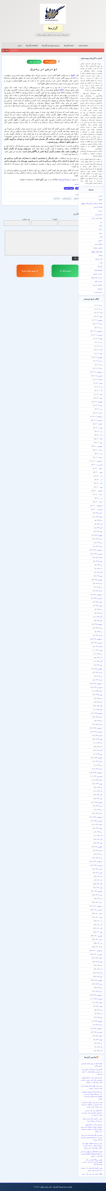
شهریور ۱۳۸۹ (98, 980)
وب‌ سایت (26, 219)
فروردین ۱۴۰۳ (97, 376)
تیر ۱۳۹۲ (99, 854)
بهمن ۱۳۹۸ (99, 561)
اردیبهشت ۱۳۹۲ (97, 861)
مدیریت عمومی (69, 188)
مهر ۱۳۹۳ (99, 798)
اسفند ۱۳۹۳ (98, 780)
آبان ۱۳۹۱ (99, 884)
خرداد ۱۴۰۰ (98, 502)
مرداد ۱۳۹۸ (98, 583)
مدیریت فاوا (98, 281)
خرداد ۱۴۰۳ (98, 368)
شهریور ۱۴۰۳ (98, 357)
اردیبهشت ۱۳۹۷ (97, 639)
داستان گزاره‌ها (69, 45)
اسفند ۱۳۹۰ (98, 913)
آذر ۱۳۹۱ (99, 880)
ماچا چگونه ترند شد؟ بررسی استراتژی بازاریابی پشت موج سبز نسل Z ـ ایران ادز (92, 1113)
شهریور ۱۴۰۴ (98, 320)
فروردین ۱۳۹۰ (97, 954)
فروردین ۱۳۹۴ (97, 776)
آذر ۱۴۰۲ (99, 390)
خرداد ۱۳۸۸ (98, 1025)
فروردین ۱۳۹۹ (97, 554)
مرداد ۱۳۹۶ (98, 672)
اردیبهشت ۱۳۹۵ (97, 728)
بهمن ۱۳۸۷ (99, 1039)
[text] (59, 61)
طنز (101, 237)
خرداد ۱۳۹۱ (98, 902)
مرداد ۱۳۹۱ (98, 895)
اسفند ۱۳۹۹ (98, 513)
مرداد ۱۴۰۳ (98, 361)
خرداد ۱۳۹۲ (98, 858)
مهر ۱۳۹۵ (99, 709)
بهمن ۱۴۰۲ (99, 383)
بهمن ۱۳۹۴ (99, 739)
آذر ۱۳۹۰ (99, 924)
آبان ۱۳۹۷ (99, 617)
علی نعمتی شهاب (34, 61)
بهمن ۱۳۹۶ (99, 650)
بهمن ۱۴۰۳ (99, 338)
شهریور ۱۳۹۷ (98, 624)
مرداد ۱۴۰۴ (98, 324)
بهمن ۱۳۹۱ (99, 872)
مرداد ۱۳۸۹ (98, 984)
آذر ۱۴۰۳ (99, 346)
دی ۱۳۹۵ (99, 698)
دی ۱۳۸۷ (99, 1043)
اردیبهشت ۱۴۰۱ (97, 461)
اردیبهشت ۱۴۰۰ (97, 505)
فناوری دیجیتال (97, 248)
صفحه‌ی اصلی (83, 45)
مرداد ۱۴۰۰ (98, 494)
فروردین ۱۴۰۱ (97, 465)
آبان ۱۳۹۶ (99, 661)
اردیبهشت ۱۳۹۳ (97, 817)
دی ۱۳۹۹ (99, 520)
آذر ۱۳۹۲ (99, 835)
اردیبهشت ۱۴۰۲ (97, 416)
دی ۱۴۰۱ (99, 431)
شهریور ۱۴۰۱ (98, 446)
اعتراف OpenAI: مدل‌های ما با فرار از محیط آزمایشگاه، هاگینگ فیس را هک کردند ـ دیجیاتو (91, 1154)
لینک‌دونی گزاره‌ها (90, 1057)
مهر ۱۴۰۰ (99, 487)
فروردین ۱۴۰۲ (97, 420)
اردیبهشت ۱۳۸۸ (97, 1028)
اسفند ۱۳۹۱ (98, 869)
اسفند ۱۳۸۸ (98, 1002)
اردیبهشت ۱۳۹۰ (97, 950)
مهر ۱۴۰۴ (99, 316)
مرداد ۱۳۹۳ (98, 806)
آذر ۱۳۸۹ (99, 969)
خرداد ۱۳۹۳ (98, 813)
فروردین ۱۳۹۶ (97, 687)
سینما (100, 233)
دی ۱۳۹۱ (99, 876)
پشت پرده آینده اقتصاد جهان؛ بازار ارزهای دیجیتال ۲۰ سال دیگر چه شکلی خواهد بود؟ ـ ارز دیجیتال (92, 1146)
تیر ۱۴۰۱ (99, 453)
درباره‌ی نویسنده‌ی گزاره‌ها (50, 45)
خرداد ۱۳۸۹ (98, 991)
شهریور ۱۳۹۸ (98, 580)
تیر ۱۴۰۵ (99, 305)
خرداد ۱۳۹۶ (98, 680)
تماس (20, 45)
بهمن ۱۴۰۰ (99, 472)
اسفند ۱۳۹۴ (98, 735)
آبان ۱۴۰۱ (99, 439)
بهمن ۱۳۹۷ (99, 605)
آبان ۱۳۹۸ (99, 572)
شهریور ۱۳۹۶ (98, 669)
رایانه (100, 225)
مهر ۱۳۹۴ (99, 754)
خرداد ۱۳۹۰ (98, 947)
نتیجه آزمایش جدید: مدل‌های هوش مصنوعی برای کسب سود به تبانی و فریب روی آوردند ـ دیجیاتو (91, 1080)
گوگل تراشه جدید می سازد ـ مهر (92, 1174)
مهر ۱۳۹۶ (99, 665)
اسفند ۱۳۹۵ (98, 691)
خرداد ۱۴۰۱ (98, 457)
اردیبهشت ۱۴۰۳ (97, 372)
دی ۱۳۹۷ (99, 609)
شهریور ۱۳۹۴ (98, 757)
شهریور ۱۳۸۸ (98, 1021)
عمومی (100, 240)
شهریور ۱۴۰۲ (98, 402)
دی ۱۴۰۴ (99, 309)
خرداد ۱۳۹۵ (98, 724)
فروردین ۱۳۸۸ (97, 1032)
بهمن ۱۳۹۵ (99, 694)
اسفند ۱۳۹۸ (98, 557)
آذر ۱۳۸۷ (99, 1047)
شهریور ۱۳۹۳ (98, 802)
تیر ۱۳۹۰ (99, 943)
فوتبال (100, 255)
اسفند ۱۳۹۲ (98, 824)
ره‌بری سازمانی (67, 198)
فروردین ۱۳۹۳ (97, 821)
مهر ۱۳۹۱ (99, 887)
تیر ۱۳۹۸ (99, 587)
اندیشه (100, 211)
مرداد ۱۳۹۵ (98, 717)
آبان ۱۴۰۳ (99, 350)
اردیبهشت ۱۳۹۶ (97, 683)
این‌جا (67, 179)
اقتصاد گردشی (97, 207)
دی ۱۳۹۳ (99, 787)
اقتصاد (100, 199)
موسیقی (99, 289)
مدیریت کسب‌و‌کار (96, 277)
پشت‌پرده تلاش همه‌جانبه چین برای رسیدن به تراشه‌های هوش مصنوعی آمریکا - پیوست (91, 1137)
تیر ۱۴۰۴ (99, 327)
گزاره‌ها (53, 28)
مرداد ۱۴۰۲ (98, 405)
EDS (62, 90)
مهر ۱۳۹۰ (99, 932)
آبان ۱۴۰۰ (99, 483)
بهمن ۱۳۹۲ (99, 828)
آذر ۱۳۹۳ (99, 791)
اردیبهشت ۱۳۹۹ (97, 550)
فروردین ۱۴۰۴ (97, 335)
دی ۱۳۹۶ (99, 654)
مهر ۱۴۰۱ (99, 442)
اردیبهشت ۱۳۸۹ (97, 995)
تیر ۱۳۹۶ (99, 676)
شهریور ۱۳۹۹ (98, 535)
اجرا (72, 75)
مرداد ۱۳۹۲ (98, 850)
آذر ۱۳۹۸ (99, 568)
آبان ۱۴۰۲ (99, 394)
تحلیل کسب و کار (97, 218)
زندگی (78, 188)
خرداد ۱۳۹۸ (98, 591)
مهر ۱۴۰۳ (99, 353)
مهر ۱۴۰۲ (99, 398)
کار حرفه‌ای (98, 259)
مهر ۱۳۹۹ (99, 531)
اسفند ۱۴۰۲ (98, 379)
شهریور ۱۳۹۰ (98, 936)
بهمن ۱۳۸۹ (99, 962)
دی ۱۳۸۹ (99, 965)
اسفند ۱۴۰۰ (98, 468)
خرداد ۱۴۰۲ (98, 413)
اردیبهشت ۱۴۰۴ (97, 331)
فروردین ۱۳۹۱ (97, 910)
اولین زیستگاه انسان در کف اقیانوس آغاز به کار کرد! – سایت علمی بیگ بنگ (92, 1162)
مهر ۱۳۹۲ (99, 843)
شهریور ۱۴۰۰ (98, 490)
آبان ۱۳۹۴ (99, 750)
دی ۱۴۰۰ (99, 476)
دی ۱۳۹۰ (99, 921)
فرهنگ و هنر (98, 244)
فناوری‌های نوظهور (96, 251)
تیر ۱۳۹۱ (99, 898)
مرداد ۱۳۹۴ (98, 761)
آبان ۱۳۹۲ (99, 839)
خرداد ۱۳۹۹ (98, 546)
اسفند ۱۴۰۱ (98, 424)
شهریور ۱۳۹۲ (98, 847)
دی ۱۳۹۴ (99, 743)
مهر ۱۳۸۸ (99, 1017)
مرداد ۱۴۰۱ (98, 450)
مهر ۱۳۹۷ (99, 620)
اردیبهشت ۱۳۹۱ (97, 906)
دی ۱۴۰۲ (99, 387)
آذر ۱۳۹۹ (99, 524)
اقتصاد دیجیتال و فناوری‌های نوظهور (91, 203)
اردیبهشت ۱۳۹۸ (97, 594)
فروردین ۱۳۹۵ (97, 732)
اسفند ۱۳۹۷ (98, 602)
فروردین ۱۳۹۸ (97, 598)
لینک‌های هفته (98, 270)
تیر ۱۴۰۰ (99, 498)
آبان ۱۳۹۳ (99, 795)
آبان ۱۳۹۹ (99, 528)
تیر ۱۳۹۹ (99, 542)
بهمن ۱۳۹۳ (99, 784)
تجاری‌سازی (98, 214)
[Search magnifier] (3, 50)
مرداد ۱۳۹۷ (98, 628)
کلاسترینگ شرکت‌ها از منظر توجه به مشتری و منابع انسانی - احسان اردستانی (92, 1072)
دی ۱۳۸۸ (99, 1010)
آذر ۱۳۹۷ (99, 613)
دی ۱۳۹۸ (99, 565)
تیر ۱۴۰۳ (99, 364)
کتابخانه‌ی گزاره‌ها (32, 45)
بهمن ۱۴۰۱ (99, 427)
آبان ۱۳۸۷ (99, 1050)
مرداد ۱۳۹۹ (98, 539)
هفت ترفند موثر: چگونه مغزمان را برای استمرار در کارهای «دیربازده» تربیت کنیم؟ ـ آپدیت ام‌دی (91, 1105)
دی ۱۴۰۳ (99, 342)
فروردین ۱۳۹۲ (97, 865)
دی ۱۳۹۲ (99, 832)
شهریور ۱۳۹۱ (98, 891)
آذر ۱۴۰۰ (99, 479)
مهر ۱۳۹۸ (99, 576)
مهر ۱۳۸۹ (99, 976)
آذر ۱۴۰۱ (99, 435)
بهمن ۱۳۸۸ (99, 1006)
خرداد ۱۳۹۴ (98, 769)
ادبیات (100, 196)
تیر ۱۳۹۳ (99, 809)
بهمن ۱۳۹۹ (99, 516)
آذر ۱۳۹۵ (99, 702)
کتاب (100, 263)
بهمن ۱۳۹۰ (99, 917)
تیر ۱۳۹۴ (99, 765)
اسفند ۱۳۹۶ (98, 646)
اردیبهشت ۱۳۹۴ (97, 772)
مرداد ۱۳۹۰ (98, 939)
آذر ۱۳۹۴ (99, 746)
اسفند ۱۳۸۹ (98, 958)
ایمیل (54, 219)
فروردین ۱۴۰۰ (97, 509)
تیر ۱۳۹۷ (99, 631)
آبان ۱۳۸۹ (99, 973)
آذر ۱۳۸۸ (99, 1013)
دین (101, 222)
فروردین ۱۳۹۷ (97, 643)
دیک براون (76, 198)
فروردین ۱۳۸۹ (97, 999)
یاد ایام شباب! (98, 292)
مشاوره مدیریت (97, 285)
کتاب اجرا (56, 198)
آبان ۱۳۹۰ (99, 928)
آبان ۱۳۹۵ (99, 706)
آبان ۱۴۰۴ (99, 312)
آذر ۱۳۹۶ (99, 657)
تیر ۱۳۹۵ (99, 720)
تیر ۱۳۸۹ (99, 987)
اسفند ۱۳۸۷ (98, 1036)
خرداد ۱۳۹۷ (98, 635)
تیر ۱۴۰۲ (99, 409)
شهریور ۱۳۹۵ (98, 713)
